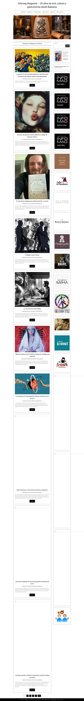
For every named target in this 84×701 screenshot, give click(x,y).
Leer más (32, 85)
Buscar (55, 43)
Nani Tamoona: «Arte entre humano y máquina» (32, 490)
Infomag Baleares (38, 78)
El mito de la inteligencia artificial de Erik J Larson (32, 201)
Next (39, 695)
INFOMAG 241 (65, 59)
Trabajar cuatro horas (32, 255)
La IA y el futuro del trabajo (32, 309)
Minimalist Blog (53, 699)
